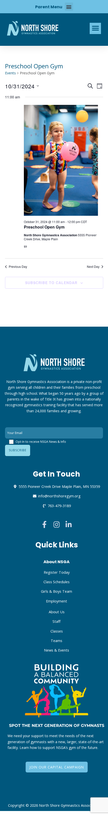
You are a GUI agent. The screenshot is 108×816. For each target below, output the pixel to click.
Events (10, 73)
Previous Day (18, 267)
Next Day (93, 267)
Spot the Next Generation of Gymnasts (56, 725)
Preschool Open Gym (44, 227)
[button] (69, 7)
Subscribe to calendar (51, 282)
